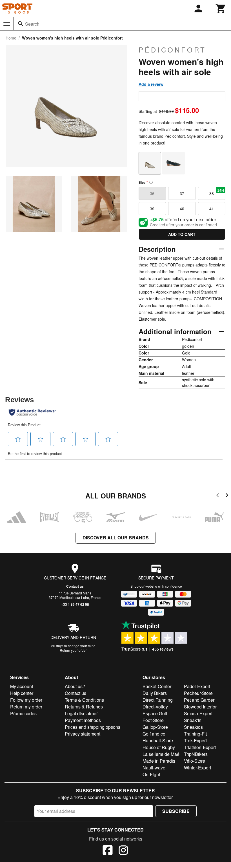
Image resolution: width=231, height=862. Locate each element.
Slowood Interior (200, 706)
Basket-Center (157, 686)
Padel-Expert (197, 686)
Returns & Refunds (84, 706)
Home (11, 38)
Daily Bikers (155, 693)
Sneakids (193, 727)
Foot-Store (153, 720)
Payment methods (83, 720)
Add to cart (182, 234)
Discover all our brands (116, 537)
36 (152, 193)
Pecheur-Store (198, 693)
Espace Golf (155, 713)
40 (182, 208)
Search (32, 24)
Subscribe (176, 811)
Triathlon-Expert (200, 747)
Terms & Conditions (84, 700)
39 (152, 208)
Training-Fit (195, 733)
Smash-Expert (198, 713)
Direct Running (158, 700)
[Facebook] (107, 851)
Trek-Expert (195, 740)
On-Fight (151, 774)
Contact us (75, 586)
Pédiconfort (172, 49)
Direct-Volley (155, 706)
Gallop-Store (155, 727)
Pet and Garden (200, 700)
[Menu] (7, 24)
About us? (75, 686)
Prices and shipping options (92, 727)
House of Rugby (159, 747)
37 (182, 193)
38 (216, 192)
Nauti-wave (154, 767)
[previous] (218, 496)
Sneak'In (192, 720)
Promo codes (23, 713)
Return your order (73, 650)
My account (21, 686)
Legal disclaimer (81, 713)
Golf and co (154, 733)
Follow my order (26, 700)
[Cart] (220, 8)
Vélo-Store (194, 761)
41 (211, 208)
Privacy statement (82, 733)
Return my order (26, 706)
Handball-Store (158, 740)
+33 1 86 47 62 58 (75, 604)
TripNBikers (196, 754)
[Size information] (151, 182)
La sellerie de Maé (161, 754)
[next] (227, 496)
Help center (21, 693)
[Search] (20, 23)
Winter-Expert (197, 767)
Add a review (151, 84)
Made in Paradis (159, 761)
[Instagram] (123, 851)
